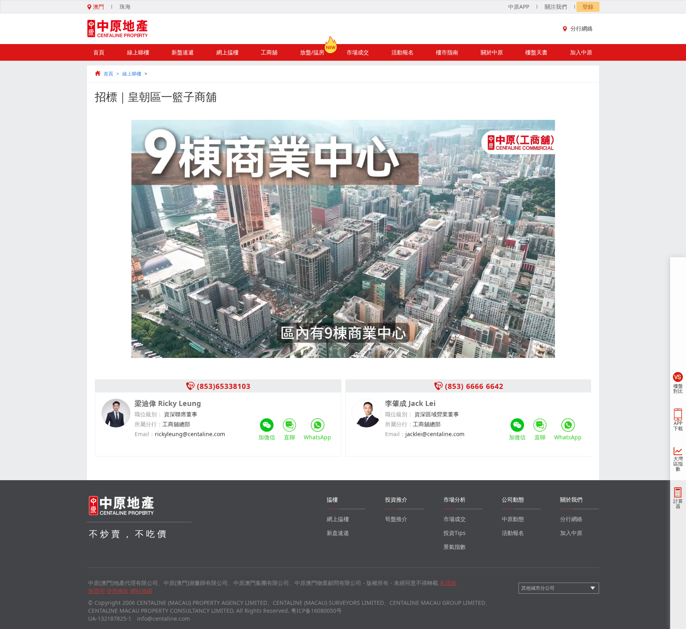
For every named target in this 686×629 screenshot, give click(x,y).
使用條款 (117, 590)
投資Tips (454, 533)
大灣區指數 (678, 463)
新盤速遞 (183, 52)
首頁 (98, 52)
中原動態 (513, 519)
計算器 (678, 504)
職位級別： (148, 414)
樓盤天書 (536, 52)
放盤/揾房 (312, 52)
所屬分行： (148, 424)
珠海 (125, 6)
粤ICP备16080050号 (316, 610)
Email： (145, 434)
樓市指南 (447, 52)
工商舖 (269, 52)
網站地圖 (141, 590)
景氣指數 (454, 546)
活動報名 (402, 52)
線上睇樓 (138, 52)
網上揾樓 (227, 52)
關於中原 (492, 52)
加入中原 (581, 52)
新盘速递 (338, 533)
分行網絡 (581, 28)
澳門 (97, 6)
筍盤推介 (396, 519)
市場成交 (358, 52)
